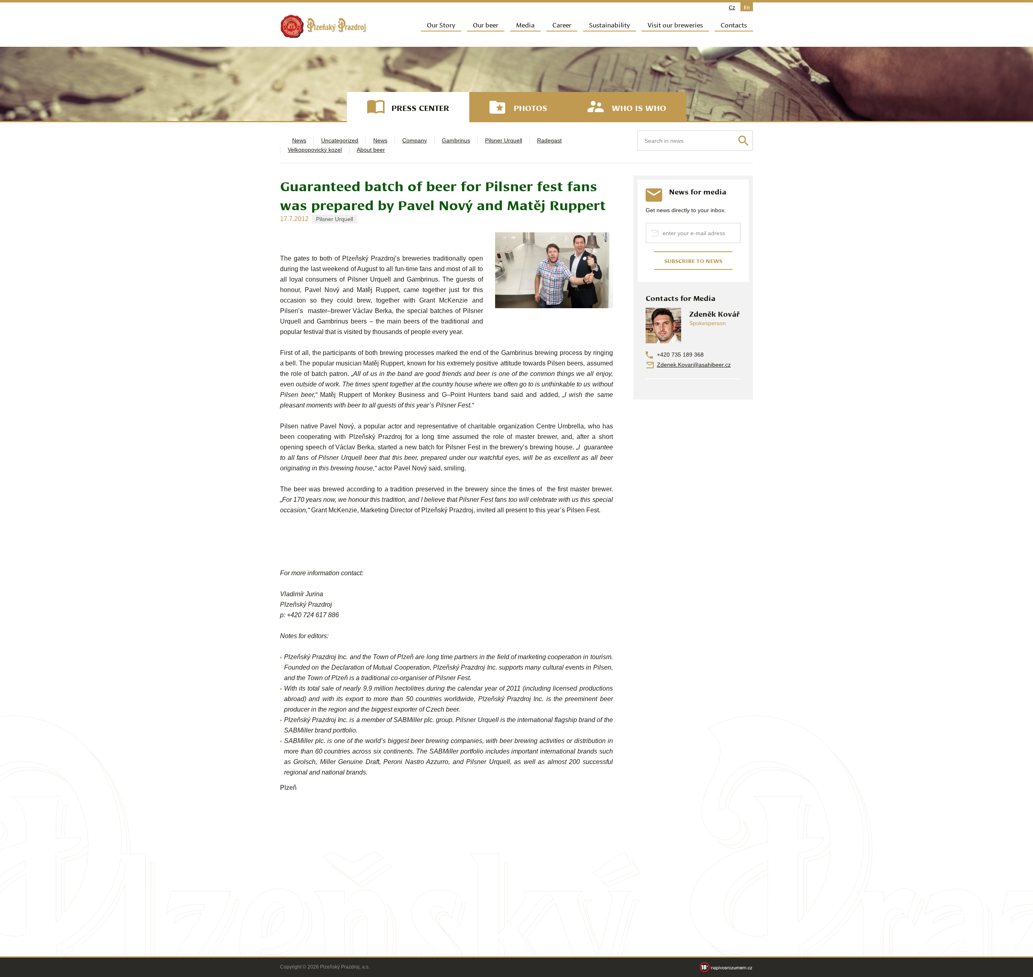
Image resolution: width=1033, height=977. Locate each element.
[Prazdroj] (323, 26)
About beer (371, 149)
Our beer (485, 24)
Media (525, 24)
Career (561, 24)
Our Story (441, 24)
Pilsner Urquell (503, 140)
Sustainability (609, 24)
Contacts (734, 24)
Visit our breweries (675, 24)
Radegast (549, 140)
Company (414, 140)
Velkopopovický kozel (315, 149)
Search (743, 141)
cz (732, 7)
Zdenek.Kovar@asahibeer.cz (694, 364)
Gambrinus (456, 140)
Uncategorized (339, 140)
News (299, 140)
